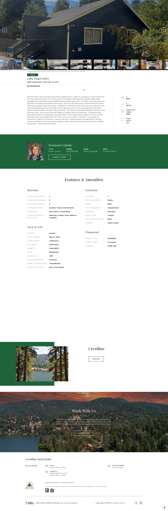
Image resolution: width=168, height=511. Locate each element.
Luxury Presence (70, 503)
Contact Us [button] (84, 433)
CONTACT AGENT (59, 157)
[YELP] (136, 503)
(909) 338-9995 (72, 151)
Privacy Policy (119, 503)
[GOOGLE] (141, 503)
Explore (96, 359)
